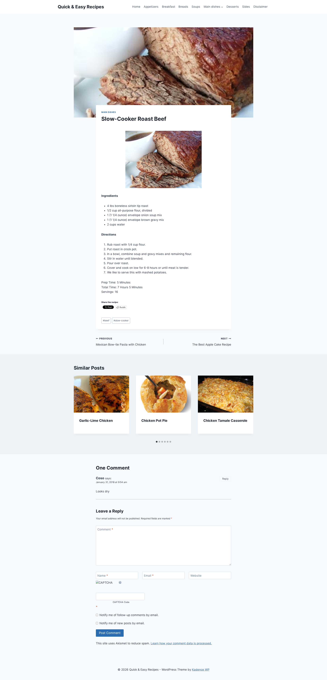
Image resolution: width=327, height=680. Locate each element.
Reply (225, 478)
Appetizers (151, 6)
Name (102, 575)
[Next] (247, 407)
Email (149, 575)
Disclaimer (260, 6)
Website (195, 575)
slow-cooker (121, 320)
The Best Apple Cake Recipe (211, 341)
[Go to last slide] (80, 407)
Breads (183, 6)
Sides (246, 6)
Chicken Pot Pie (154, 421)
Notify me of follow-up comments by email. (129, 615)
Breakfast (168, 6)
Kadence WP (200, 669)
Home (136, 6)
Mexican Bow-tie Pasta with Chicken (121, 341)
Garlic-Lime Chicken (96, 421)
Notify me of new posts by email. (122, 623)
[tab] (157, 442)
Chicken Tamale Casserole (225, 421)
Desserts (233, 6)
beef (106, 320)
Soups (196, 6)
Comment (105, 529)
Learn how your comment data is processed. (181, 643)
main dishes (108, 112)
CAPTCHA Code (121, 602)
